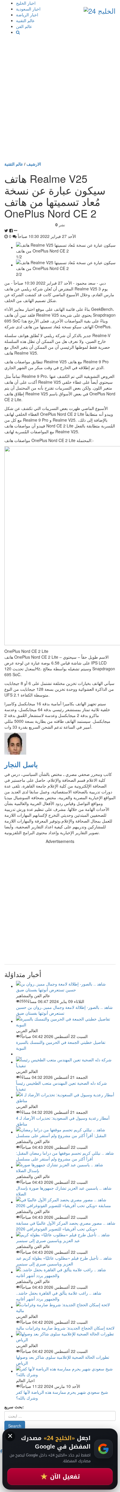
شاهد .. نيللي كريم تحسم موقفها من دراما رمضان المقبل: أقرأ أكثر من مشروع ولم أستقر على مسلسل (65, 1156)
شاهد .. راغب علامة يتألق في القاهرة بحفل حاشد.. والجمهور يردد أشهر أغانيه (58, 1296)
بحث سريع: (14, 1406)
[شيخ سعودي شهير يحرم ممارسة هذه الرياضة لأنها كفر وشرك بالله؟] (66, 1371)
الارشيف (34, 164)
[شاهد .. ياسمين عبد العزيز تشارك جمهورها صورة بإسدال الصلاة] (66, 1167)
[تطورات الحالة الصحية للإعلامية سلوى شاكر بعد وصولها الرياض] (66, 1336)
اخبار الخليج (26, 3)
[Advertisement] (60, 98)
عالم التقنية (25, 20)
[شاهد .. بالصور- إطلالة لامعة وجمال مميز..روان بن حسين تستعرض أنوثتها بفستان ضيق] (66, 986)
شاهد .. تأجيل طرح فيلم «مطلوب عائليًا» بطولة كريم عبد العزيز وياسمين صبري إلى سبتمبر (64, 1261)
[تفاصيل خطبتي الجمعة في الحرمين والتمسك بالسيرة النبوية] (66, 1021)
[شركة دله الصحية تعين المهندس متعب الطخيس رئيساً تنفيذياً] (66, 1062)
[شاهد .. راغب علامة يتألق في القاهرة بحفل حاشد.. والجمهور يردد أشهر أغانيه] (66, 1272)
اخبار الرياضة (27, 14)
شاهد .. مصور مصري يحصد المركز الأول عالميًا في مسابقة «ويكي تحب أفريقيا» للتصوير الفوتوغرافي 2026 (65, 1226)
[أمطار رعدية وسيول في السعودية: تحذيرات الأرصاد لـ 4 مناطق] (66, 1097)
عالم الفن (24, 26)
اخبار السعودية (28, 9)
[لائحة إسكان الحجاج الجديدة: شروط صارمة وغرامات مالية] (66, 1307)
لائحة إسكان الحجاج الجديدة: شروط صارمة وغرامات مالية (65, 1328)
